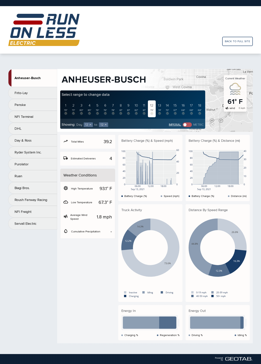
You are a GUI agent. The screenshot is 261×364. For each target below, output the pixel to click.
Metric (198, 125)
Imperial (175, 125)
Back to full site (237, 41)
